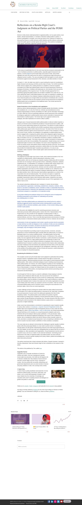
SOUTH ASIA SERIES (37, 12)
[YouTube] (61, 501)
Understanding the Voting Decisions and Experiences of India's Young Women (19, 427)
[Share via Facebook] (18, 400)
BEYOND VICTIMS (24, 12)
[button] (69, 12)
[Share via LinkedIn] (24, 400)
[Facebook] (49, 501)
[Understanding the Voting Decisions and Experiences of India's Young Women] (20, 419)
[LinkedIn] (52, 501)
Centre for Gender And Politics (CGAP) (36, 501)
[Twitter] (58, 501)
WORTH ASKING (57, 12)
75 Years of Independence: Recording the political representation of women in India (61, 427)
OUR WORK (14, 12)
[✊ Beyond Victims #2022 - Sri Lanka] (41, 419)
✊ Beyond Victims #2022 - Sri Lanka (40, 427)
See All (69, 411)
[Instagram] (55, 501)
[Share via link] (27, 400)
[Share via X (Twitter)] (21, 400)
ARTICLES (47, 12)
